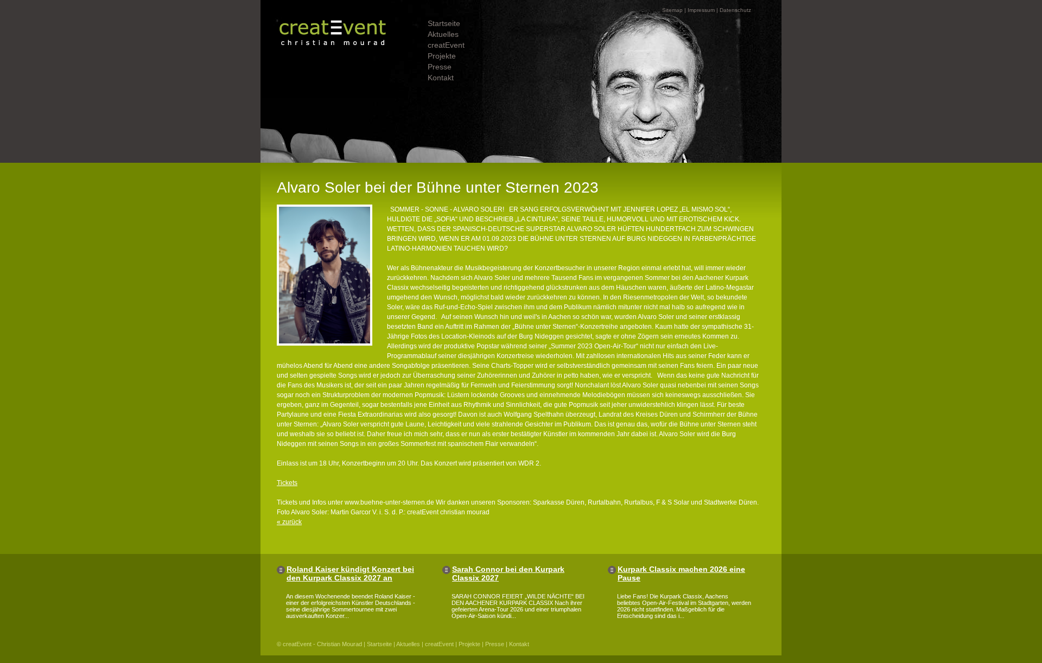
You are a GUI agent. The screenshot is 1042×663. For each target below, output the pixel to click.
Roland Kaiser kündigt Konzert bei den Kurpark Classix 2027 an (350, 573)
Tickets (287, 483)
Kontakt (441, 77)
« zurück (289, 522)
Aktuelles (443, 34)
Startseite (444, 23)
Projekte (442, 56)
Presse (440, 66)
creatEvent (446, 45)
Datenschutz (735, 10)
